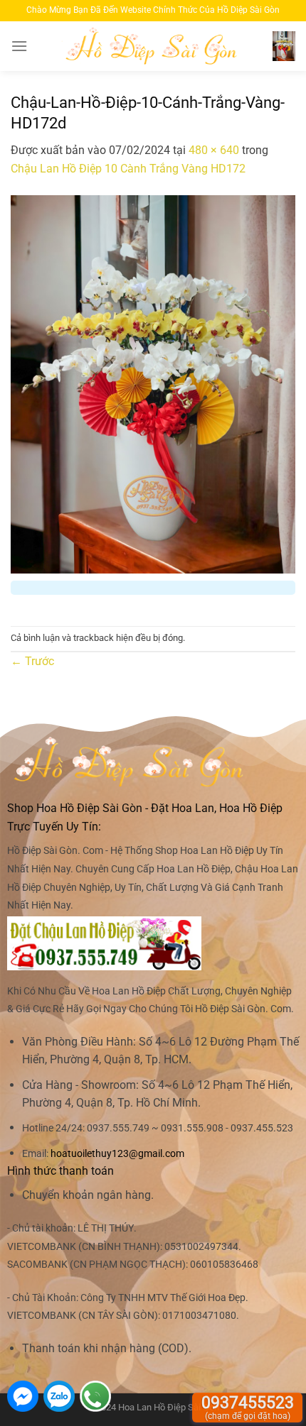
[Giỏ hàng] (284, 46)
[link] (117, 1154)
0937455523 (247, 1407)
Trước (32, 661)
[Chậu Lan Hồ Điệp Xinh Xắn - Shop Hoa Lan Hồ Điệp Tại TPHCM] (153, 46)
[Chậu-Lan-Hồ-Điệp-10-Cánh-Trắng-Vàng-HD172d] (153, 383)
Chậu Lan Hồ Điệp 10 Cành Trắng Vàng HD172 (128, 168)
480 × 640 (214, 150)
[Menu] (19, 45)
